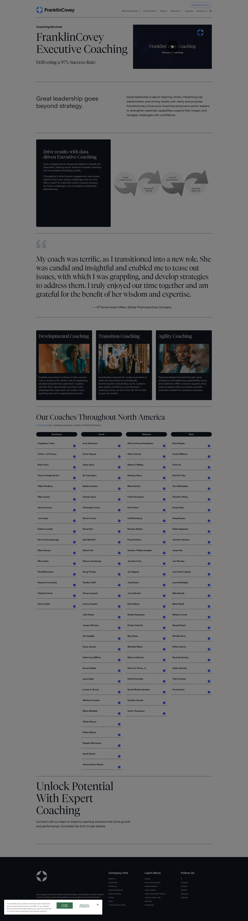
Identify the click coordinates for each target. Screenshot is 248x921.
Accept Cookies (64, 905)
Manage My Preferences (84, 905)
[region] (53, 908)
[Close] (97, 904)
